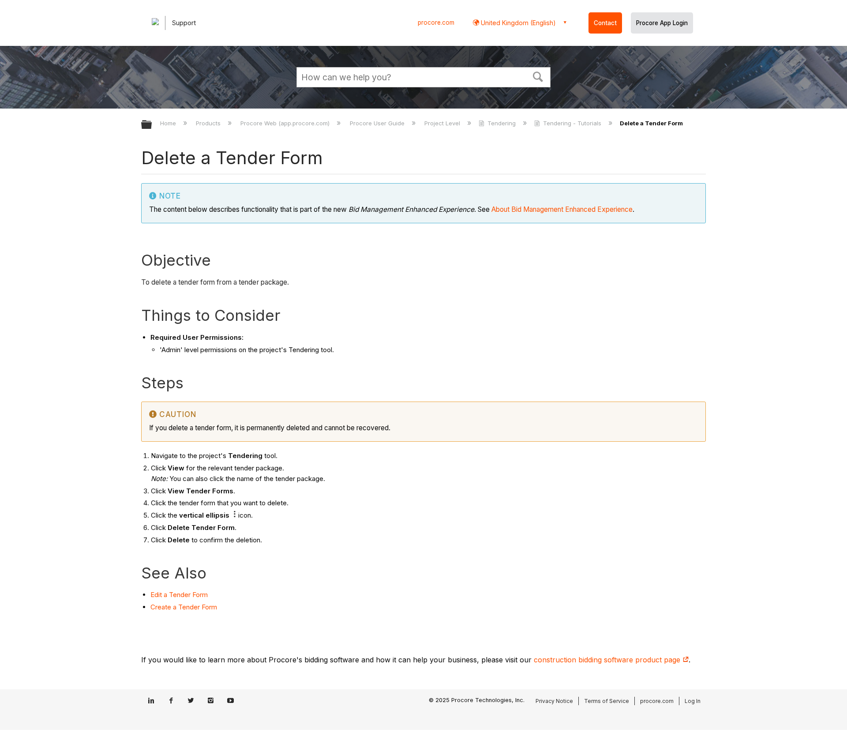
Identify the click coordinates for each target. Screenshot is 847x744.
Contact (605, 22)
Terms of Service (606, 701)
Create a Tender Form (183, 607)
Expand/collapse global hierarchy (152, 125)
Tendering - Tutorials (572, 123)
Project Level (443, 123)
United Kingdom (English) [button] (517, 22)
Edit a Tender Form (179, 594)
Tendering (501, 123)
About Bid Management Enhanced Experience (562, 209)
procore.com (436, 22)
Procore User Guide (378, 123)
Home (169, 123)
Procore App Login (662, 22)
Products (209, 123)
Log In (693, 701)
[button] (538, 76)
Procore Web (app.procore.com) (285, 123)
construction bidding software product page (608, 659)
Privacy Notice (554, 701)
